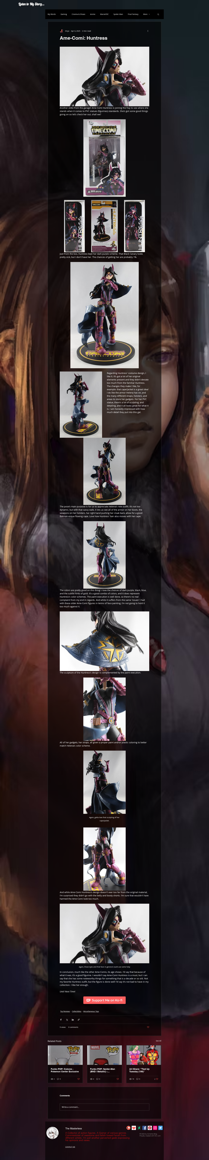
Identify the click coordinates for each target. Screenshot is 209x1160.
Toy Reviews (65, 1011)
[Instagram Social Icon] (155, 1128)
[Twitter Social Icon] (160, 1128)
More (145, 14)
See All (158, 1041)
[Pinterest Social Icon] (150, 1128)
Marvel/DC (104, 14)
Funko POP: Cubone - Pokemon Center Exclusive (65, 1070)
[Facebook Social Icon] (144, 1128)
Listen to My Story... (31, 4)
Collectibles (76, 1011)
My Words (52, 14)
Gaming (64, 14)
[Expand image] (74, 226)
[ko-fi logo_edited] (134, 1128)
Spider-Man (118, 14)
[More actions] (147, 30)
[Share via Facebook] (61, 1020)
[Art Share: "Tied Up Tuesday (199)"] (143, 1055)
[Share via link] (79, 1020)
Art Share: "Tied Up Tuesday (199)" (139, 1070)
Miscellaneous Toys (91, 1011)
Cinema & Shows (78, 14)
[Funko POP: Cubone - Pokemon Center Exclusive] (65, 1055)
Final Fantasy (133, 14)
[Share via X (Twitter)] (67, 1020)
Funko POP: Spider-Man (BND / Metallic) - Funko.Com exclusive (102, 1070)
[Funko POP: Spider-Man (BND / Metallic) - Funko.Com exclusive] (104, 1055)
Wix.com (157, 1136)
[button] (158, 14)
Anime (92, 14)
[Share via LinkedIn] (73, 1020)
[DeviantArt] (139, 1128)
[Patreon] (128, 1128)
